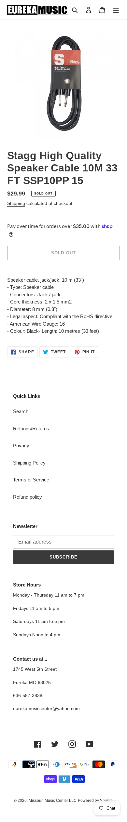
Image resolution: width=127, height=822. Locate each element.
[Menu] (116, 10)
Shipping (16, 203)
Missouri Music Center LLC (53, 800)
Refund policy (27, 497)
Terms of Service (31, 479)
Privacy (21, 445)
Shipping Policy (29, 462)
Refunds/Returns (31, 428)
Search (20, 411)
